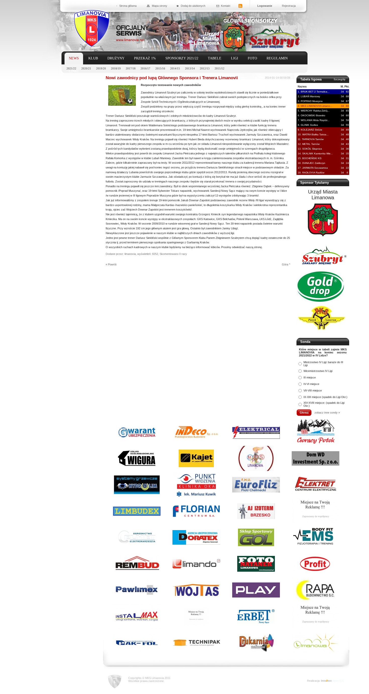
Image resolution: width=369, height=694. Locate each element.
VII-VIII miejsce (312, 390)
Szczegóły (339, 79)
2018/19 (116, 68)
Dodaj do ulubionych (193, 5)
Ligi (234, 58)
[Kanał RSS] (240, 6)
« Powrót (111, 264)
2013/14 (190, 68)
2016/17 (145, 68)
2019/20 (101, 68)
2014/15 (175, 68)
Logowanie (264, 5)
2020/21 (86, 68)
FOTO (252, 58)
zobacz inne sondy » (327, 412)
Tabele (214, 58)
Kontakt (225, 5)
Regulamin (277, 58)
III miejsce (309, 377)
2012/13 (205, 68)
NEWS (74, 58)
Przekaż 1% (145, 58)
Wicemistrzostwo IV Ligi (317, 370)
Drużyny (116, 58)
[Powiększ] (122, 104)
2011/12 (219, 68)
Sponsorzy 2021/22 (181, 58)
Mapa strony (159, 5)
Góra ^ (286, 264)
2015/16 (160, 68)
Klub (93, 58)
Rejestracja (289, 5)
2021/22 (71, 68)
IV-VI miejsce (311, 383)
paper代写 (338, 680)
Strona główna (128, 5)
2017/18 (131, 68)
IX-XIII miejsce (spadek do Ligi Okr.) (325, 397)
